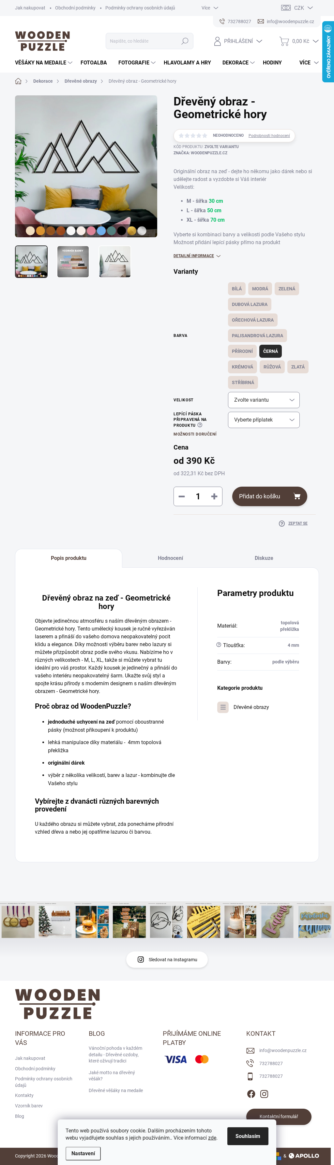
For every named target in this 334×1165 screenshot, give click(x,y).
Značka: (200, 153)
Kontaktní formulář (279, 1116)
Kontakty (24, 1095)
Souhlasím (247, 1136)
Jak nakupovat (30, 7)
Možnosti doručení (195, 434)
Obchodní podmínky (75, 7)
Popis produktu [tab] (68, 558)
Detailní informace (194, 256)
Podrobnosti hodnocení (269, 135)
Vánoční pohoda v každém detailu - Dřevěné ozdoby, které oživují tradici (115, 1054)
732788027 (271, 1063)
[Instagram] (264, 1093)
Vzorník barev (29, 1105)
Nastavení (83, 1153)
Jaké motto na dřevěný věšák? (112, 1076)
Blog (19, 1116)
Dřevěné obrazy (251, 707)
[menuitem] (44, 63)
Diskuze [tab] (264, 558)
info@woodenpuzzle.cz (283, 1050)
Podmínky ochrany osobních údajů (140, 7)
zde (212, 1138)
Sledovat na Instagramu (173, 959)
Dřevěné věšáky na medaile (116, 1090)
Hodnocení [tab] (170, 558)
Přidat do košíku (259, 496)
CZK (299, 8)
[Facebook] (251, 1093)
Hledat (184, 41)
